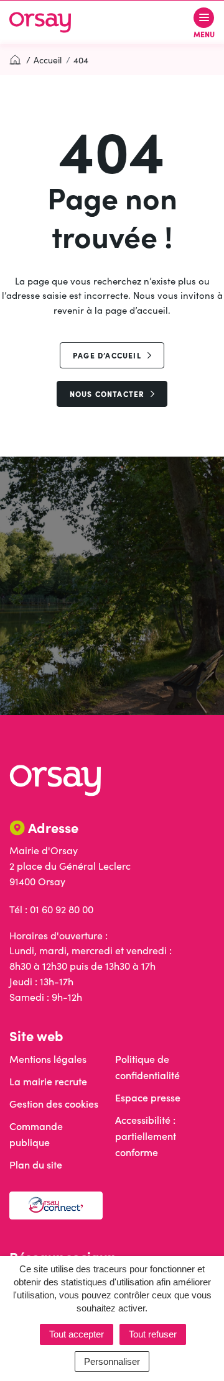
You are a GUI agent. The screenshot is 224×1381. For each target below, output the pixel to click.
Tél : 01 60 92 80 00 (51, 909)
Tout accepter (76, 1334)
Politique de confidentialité (147, 1067)
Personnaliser (112, 1361)
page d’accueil (107, 355)
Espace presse (147, 1097)
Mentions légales (47, 1058)
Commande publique (36, 1134)
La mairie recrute (48, 1081)
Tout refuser (153, 1334)
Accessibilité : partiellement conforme (145, 1136)
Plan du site (35, 1164)
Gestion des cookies (53, 1103)
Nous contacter (107, 393)
